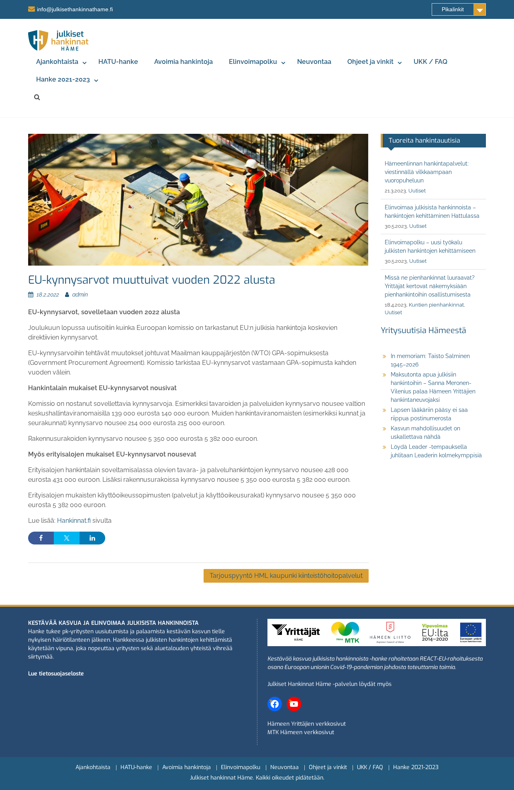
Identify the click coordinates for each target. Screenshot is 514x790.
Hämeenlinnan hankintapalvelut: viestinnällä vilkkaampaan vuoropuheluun (427, 172)
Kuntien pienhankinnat (436, 305)
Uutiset (417, 191)
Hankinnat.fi (74, 520)
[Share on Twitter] (67, 538)
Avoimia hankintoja (183, 61)
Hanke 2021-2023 (63, 79)
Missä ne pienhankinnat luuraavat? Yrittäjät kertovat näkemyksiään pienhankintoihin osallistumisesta (430, 286)
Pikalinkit (453, 9)
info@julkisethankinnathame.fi (75, 9)
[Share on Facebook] (41, 538)
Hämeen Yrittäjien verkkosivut (306, 724)
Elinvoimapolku (253, 61)
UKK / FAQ (430, 61)
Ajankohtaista (57, 61)
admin (80, 294)
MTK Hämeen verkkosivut (300, 732)
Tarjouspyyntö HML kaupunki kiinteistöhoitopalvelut (286, 575)
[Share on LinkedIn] (92, 538)
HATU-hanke (118, 61)
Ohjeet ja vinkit (370, 61)
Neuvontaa (314, 61)
